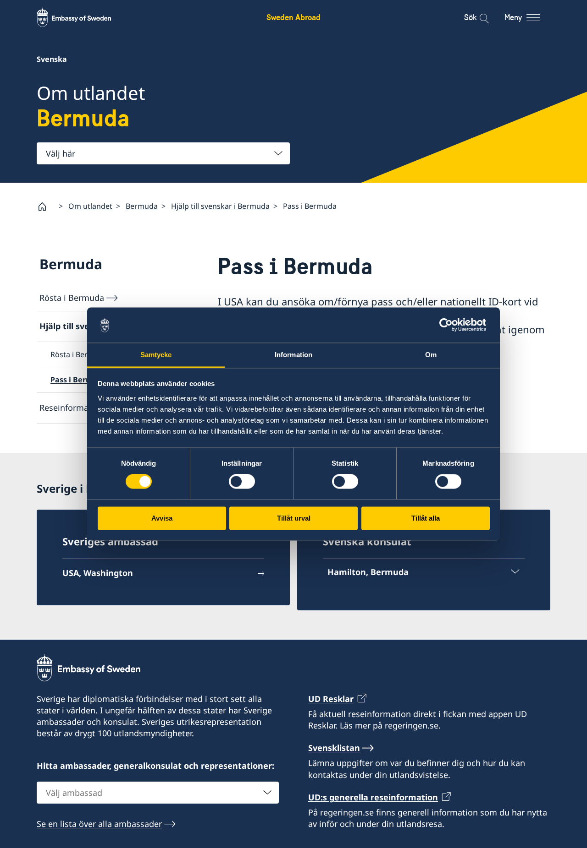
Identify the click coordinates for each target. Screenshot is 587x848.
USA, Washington (97, 572)
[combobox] (163, 153)
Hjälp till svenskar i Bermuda (220, 206)
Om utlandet (90, 206)
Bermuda (142, 206)
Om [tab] (431, 355)
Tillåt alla (425, 518)
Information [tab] (293, 355)
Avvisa (161, 518)
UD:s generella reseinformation (373, 797)
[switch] (242, 481)
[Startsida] (46, 206)
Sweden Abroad (293, 17)
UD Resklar (331, 698)
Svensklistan (334, 747)
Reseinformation (71, 407)
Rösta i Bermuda (71, 297)
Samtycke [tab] (156, 355)
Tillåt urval (293, 518)
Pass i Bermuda (78, 380)
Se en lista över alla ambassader (99, 823)
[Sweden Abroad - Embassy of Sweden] (82, 17)
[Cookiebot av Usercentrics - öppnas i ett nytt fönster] (450, 325)
